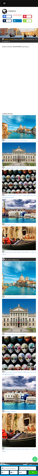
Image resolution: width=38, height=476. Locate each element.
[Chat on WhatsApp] (34, 459)
